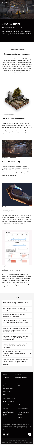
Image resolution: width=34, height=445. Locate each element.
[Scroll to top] (29, 434)
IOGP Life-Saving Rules (8, 401)
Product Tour (6, 380)
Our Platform (6, 377)
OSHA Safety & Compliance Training (11, 404)
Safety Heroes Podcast (8, 388)
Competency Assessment (21, 383)
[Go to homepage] (5, 2)
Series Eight (29, 442)
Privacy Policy (18, 442)
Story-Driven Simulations (21, 377)
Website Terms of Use (6, 442)
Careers (4, 394)
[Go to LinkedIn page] (4, 434)
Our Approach (6, 383)
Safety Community (7, 391)
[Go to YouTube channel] (7, 434)
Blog (4, 385)
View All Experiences (20, 385)
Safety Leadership (19, 380)
